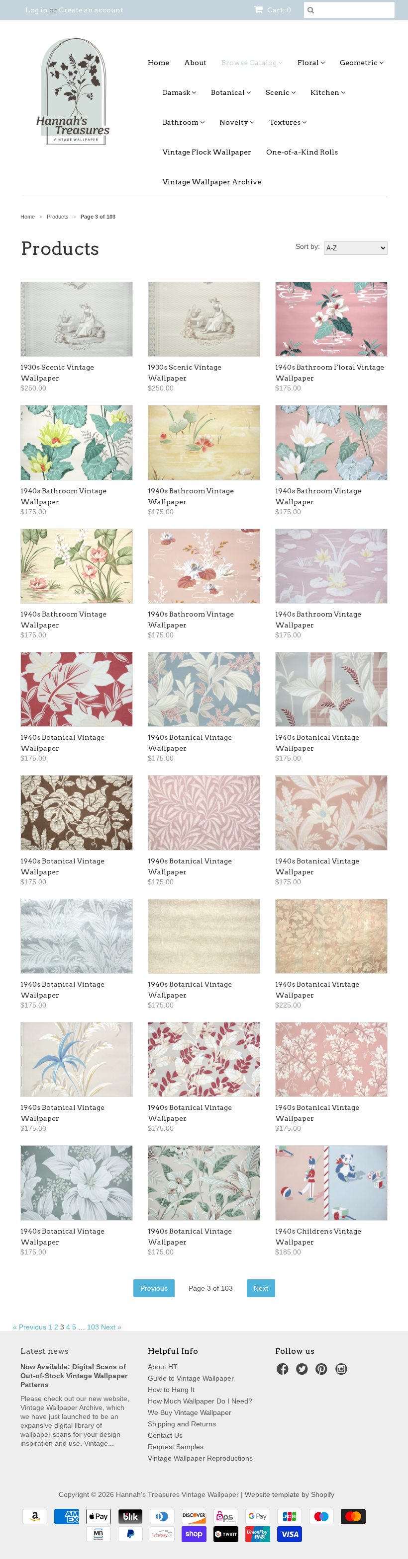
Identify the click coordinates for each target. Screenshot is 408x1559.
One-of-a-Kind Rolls (302, 152)
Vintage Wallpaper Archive (212, 182)
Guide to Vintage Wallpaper (191, 1378)
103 (93, 1327)
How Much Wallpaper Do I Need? (200, 1401)
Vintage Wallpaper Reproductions (200, 1458)
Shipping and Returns (182, 1424)
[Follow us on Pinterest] (322, 1372)
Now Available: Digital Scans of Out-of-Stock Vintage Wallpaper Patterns (73, 1376)
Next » (111, 1327)
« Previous (29, 1327)
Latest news (44, 1351)
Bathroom (181, 122)
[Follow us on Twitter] (303, 1372)
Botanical (228, 92)
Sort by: (308, 246)
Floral (309, 63)
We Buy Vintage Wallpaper (189, 1412)
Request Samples (176, 1447)
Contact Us (165, 1435)
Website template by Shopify (289, 1494)
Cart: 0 (278, 10)
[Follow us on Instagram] (342, 1372)
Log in (36, 10)
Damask (177, 92)
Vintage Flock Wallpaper (207, 152)
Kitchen (325, 92)
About (195, 63)
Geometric (359, 63)
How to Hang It (171, 1390)
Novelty (234, 122)
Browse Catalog (249, 63)
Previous (154, 1288)
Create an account (91, 10)
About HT (163, 1367)
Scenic (278, 92)
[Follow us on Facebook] (284, 1372)
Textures (285, 122)
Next (261, 1288)
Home (158, 63)
